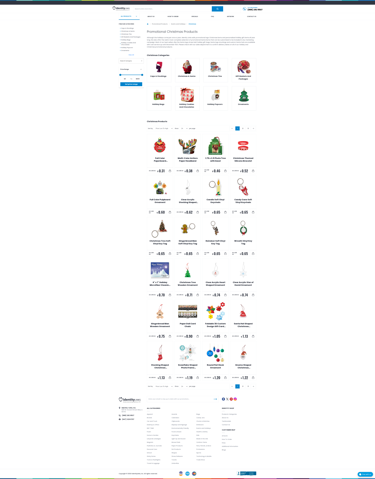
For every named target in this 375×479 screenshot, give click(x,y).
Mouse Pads (176, 442)
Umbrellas (175, 463)
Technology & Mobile (203, 456)
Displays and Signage (179, 425)
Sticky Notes (151, 456)
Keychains (175, 435)
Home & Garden (152, 435)
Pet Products (176, 449)
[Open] (141, 61)
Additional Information (230, 446)
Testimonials (226, 421)
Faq (212, 16)
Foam (149, 432)
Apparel (150, 414)
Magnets (150, 442)
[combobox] (130, 61)
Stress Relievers (177, 456)
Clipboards (176, 421)
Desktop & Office (153, 425)
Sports (198, 453)
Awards (174, 414)
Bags (198, 414)
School (149, 453)
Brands (149, 418)
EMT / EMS (150, 428)
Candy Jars (200, 418)
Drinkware (200, 425)
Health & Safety (202, 432)
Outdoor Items (201, 442)
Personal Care (152, 449)
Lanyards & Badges (154, 439)
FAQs (223, 443)
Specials (195, 16)
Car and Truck (152, 421)
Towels (174, 460)
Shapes (174, 453)
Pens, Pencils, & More (203, 446)
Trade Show (200, 460)
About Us (225, 418)
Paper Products (177, 446)
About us (150, 16)
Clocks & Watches (202, 421)
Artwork (230, 16)
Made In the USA (202, 439)
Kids (197, 435)
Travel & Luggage (153, 463)
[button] (131, 69)
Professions (200, 449)
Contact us (251, 16)
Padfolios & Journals (154, 446)
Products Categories (229, 414)
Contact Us (226, 425)
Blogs (224, 450)
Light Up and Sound (178, 439)
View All (131, 55)
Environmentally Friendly (180, 428)
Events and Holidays (203, 428)
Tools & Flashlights (153, 460)
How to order (173, 16)
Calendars (175, 418)
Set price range (131, 84)
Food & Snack (176, 432)
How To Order (227, 439)
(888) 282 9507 (128, 415)
